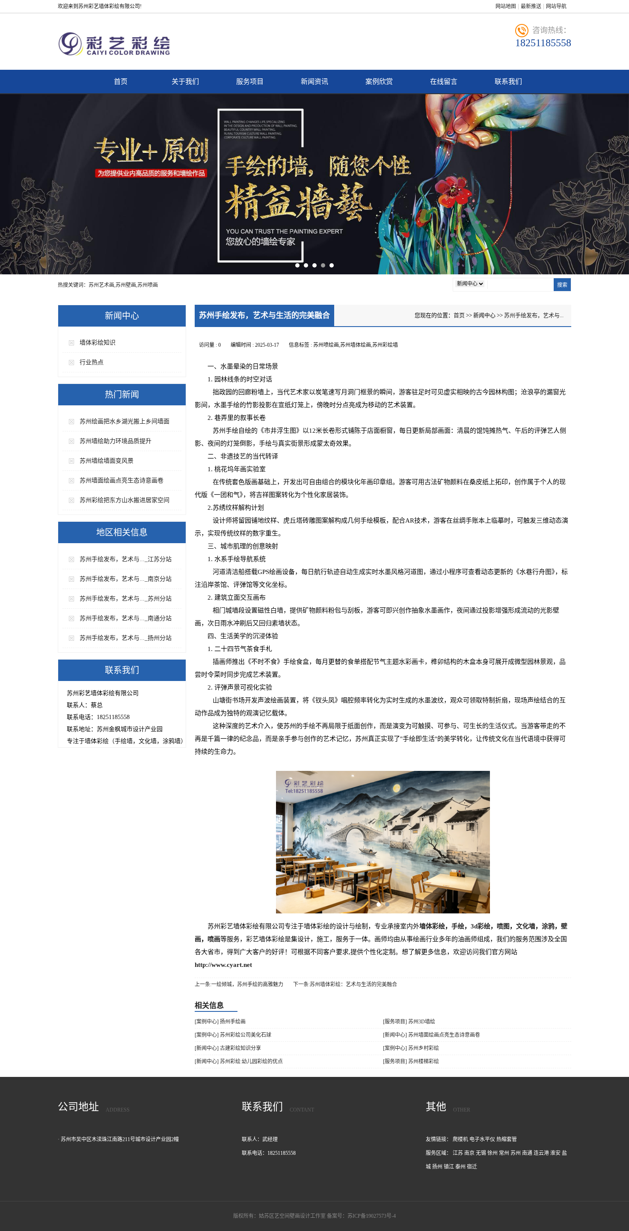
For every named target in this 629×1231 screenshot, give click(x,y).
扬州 (437, 1167)
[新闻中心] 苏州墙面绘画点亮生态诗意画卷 (431, 1035)
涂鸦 (548, 926)
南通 (527, 1153)
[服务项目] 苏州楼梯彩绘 (411, 1061)
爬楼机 (460, 1139)
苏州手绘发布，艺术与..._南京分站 (126, 579)
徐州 (492, 1153)
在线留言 (443, 81)
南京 (469, 1153)
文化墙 (525, 926)
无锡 (481, 1153)
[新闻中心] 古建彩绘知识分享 (228, 1048)
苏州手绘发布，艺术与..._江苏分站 (126, 559)
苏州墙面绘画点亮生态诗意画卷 (121, 480)
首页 (121, 81)
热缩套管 (506, 1139)
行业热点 (92, 362)
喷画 (214, 939)
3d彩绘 (480, 926)
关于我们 (185, 81)
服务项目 (250, 81)
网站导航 (556, 6)
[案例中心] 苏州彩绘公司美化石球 (233, 1035)
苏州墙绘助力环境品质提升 (115, 441)
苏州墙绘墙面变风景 (107, 461)
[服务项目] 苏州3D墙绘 (409, 1022)
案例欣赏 (379, 81)
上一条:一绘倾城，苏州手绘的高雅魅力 (239, 984)
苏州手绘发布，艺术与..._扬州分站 (126, 638)
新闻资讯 (314, 81)
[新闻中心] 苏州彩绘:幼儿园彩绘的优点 (239, 1061)
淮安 (555, 1153)
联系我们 (508, 81)
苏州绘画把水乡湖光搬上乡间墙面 (124, 421)
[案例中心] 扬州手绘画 (220, 1022)
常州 (504, 1153)
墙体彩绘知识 (98, 342)
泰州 (460, 1167)
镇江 (449, 1167)
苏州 (515, 1153)
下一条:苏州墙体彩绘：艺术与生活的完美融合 (345, 984)
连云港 (541, 1153)
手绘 (457, 926)
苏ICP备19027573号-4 (371, 1216)
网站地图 (505, 6)
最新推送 (531, 6)
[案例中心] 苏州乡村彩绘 (411, 1048)
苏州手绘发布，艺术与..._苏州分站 (126, 598)
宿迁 (472, 1167)
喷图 (503, 926)
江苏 (458, 1153)
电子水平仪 (482, 1139)
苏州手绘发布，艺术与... (534, 315)
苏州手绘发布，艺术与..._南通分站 (126, 618)
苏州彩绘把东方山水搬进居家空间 (124, 500)
